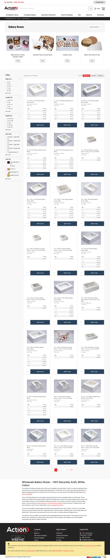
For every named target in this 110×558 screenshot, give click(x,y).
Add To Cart (40, 125)
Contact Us (59, 533)
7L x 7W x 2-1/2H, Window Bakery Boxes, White (36, 101)
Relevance (86, 75)
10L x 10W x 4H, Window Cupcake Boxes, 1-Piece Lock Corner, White (36, 249)
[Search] (91, 8)
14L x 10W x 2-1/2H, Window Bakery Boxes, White (63, 298)
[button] (64, 469)
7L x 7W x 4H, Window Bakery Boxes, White (63, 101)
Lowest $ (93, 75)
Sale (79, 15)
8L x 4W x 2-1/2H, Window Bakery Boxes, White (90, 101)
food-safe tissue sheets (55, 503)
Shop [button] (17, 61)
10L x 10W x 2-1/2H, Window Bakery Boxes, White (63, 200)
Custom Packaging (67, 15)
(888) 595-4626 (57, 551)
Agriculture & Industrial (48, 15)
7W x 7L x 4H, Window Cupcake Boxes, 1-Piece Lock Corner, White (90, 446)
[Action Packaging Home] (17, 531)
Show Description (94, 27)
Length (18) (8, 97)
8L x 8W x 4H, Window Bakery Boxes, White (63, 150)
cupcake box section (57, 505)
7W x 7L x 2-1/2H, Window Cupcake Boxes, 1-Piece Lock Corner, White (63, 446)
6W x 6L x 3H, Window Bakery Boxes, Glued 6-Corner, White (90, 397)
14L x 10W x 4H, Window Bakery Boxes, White (35, 348)
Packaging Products (12, 15)
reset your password (90, 545)
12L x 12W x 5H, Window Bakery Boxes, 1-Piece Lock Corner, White (36, 298)
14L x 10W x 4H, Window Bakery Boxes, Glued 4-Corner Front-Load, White (90, 299)
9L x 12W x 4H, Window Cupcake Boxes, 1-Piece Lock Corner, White (90, 150)
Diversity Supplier (39, 538)
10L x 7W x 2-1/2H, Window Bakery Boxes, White (36, 200)
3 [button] (61, 470)
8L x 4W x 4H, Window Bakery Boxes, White (36, 150)
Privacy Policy (60, 538)
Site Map (58, 540)
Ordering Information (62, 535)
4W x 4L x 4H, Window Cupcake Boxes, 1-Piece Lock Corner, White (63, 397)
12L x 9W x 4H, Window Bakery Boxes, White (89, 249)
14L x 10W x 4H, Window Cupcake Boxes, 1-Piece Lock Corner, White (63, 348)
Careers (36, 540)
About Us (89, 15)
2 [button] (58, 470)
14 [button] (67, 470)
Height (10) (8, 115)
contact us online (68, 551)
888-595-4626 (86, 537)
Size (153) (8, 134)
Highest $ (100, 75)
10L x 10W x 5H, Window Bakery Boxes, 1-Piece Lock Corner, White (63, 249)
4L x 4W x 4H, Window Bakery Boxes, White (36, 397)
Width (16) (8, 79)
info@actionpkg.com (87, 540)
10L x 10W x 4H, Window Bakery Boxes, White (89, 200)
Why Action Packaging (40, 535)
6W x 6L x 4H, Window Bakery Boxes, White (36, 446)
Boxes (19, 18)
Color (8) (8, 159)
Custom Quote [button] (99, 2)
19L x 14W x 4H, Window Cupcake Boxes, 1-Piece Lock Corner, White (90, 348)
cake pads (43, 503)
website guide (31, 551)
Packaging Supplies (30, 15)
